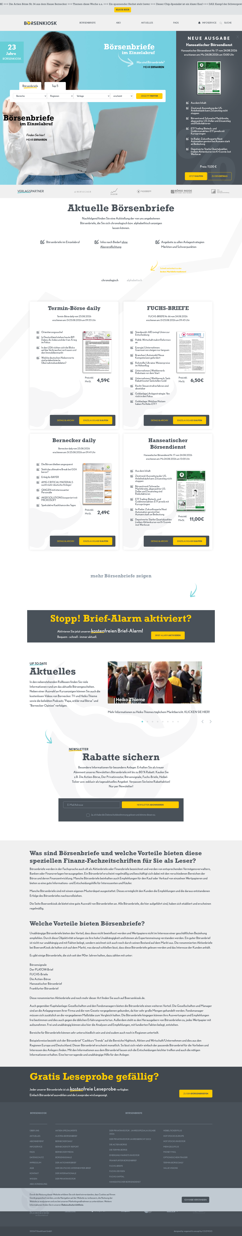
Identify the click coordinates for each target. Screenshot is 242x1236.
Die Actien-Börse (118, 1144)
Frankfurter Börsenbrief (123, 1160)
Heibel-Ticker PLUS (172, 1130)
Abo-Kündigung (38, 1184)
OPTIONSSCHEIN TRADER (175, 1157)
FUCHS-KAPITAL (116, 1176)
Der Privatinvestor (65, 1178)
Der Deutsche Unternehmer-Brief (73, 1168)
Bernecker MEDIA (64, 1152)
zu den (220, 176)
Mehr (153, 67)
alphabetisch (134, 280)
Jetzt (196, 176)
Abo (118, 22)
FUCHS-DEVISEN (117, 1171)
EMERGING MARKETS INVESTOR (124, 1155)
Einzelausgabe (95, 420)
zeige (149, 96)
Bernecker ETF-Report (67, 1146)
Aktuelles (147, 22)
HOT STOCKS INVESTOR (174, 1141)
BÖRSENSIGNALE (63, 1157)
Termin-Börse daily (173, 1162)
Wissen (33, 1178)
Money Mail (169, 1152)
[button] (55, 86)
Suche (228, 22)
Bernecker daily (63, 1141)
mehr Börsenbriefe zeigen (121, 576)
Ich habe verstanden (195, 1199)
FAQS (32, 1152)
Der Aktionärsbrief (65, 1162)
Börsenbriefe (88, 22)
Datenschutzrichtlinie (72, 1204)
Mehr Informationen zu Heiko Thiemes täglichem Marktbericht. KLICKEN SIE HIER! (159, 712)
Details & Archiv (65, 420)
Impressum (35, 1162)
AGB (32, 1168)
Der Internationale (65, 1173)
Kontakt (34, 1173)
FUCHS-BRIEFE (116, 1166)
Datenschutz (37, 1157)
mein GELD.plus (171, 1146)
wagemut (187, 1231)
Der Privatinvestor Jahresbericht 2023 (130, 1139)
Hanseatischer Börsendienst (125, 1182)
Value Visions (170, 1168)
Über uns (34, 1130)
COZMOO (207, 1231)
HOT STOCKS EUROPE (173, 1136)
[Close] (237, 35)
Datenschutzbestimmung (116, 814)
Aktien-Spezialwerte (66, 1130)
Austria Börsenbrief (66, 1136)
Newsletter (150, 805)
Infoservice (209, 22)
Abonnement (37, 1141)
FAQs (176, 22)
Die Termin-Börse (118, 1150)
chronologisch (109, 280)
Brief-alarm (168, 635)
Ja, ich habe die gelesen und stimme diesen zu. (123, 814)
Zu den (195, 1093)
